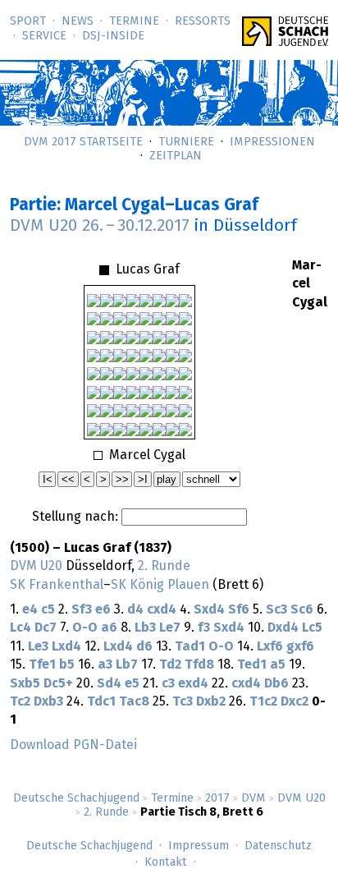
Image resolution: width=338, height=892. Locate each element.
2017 (217, 798)
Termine (134, 21)
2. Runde (106, 812)
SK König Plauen (160, 584)
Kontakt (165, 862)
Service (44, 36)
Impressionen (272, 142)
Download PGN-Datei (73, 745)
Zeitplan (175, 156)
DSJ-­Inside (113, 36)
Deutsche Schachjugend (76, 798)
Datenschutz (278, 846)
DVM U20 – (100, 226)
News (78, 21)
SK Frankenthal (56, 584)
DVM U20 (301, 798)
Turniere (186, 142)
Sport (28, 21)
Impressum (198, 846)
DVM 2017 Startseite (83, 142)
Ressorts (203, 21)
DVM (253, 798)
